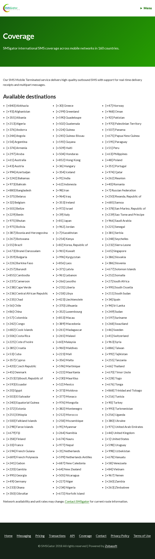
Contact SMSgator (77, 501)
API (72, 535)
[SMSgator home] (11, 8)
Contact (101, 535)
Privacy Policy (120, 535)
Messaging (24, 535)
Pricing (40, 535)
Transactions (57, 535)
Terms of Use (142, 535)
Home (8, 535)
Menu (148, 8)
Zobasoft (111, 546)
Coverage (85, 535)
